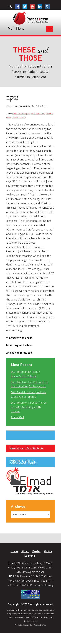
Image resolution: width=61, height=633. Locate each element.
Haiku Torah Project (21, 113)
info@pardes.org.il (34, 572)
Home (14, 551)
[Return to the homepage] (30, 17)
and (30, 54)
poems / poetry (19, 117)
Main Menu (16, 28)
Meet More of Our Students (26, 448)
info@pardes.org (43, 585)
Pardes (36, 551)
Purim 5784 (17, 417)
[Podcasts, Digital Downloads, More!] (29, 480)
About (25, 551)
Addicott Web (40, 624)
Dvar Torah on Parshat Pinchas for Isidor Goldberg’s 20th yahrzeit (29, 407)
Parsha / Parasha (38, 113)
